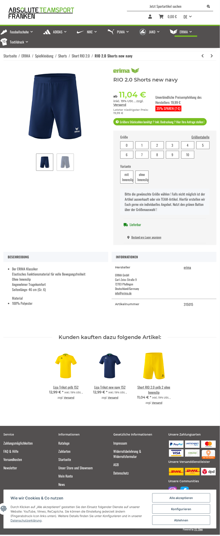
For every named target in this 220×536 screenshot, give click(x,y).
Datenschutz (121, 473)
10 (187, 154)
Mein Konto (65, 476)
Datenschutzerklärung (26, 520)
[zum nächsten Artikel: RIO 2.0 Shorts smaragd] (211, 55)
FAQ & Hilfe (10, 451)
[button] (150, 18)
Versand (119, 105)
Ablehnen (181, 520)
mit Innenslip (127, 177)
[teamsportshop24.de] (58, 13)
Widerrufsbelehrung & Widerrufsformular (127, 454)
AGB (116, 464)
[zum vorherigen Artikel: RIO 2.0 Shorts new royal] (202, 55)
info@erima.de (123, 293)
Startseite (64, 459)
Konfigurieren (181, 509)
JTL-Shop (198, 529)
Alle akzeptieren (181, 498)
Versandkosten (12, 459)
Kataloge (64, 443)
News (61, 484)
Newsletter (10, 467)
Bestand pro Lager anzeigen (146, 237)
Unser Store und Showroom (75, 467)
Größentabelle (200, 137)
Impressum (120, 443)
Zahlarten (64, 451)
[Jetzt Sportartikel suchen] (208, 6)
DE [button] (185, 17)
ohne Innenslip (143, 177)
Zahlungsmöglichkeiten (18, 443)
